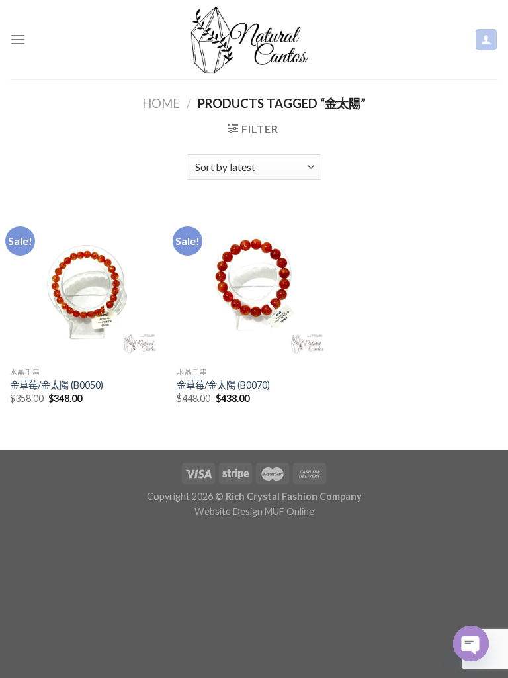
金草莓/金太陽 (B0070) (223, 385)
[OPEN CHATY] (471, 643)
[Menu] (18, 39)
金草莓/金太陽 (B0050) (56, 385)
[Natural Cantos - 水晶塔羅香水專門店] (254, 39)
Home (161, 103)
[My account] (486, 40)
